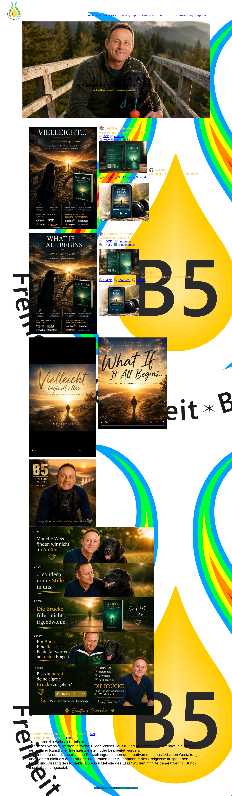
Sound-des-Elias (149, 15)
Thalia (126, 139)
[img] (31, 10)
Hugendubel (110, 139)
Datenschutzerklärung (183, 15)
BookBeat (124, 177)
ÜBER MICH (110, 15)
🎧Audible (106, 177)
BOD (106, 136)
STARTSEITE (94, 15)
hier (92, 734)
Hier (69, 738)
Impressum (201, 15)
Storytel (141, 177)
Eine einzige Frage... (129, 15)
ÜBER (114, 788)
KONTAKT (165, 15)
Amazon (119, 136)
